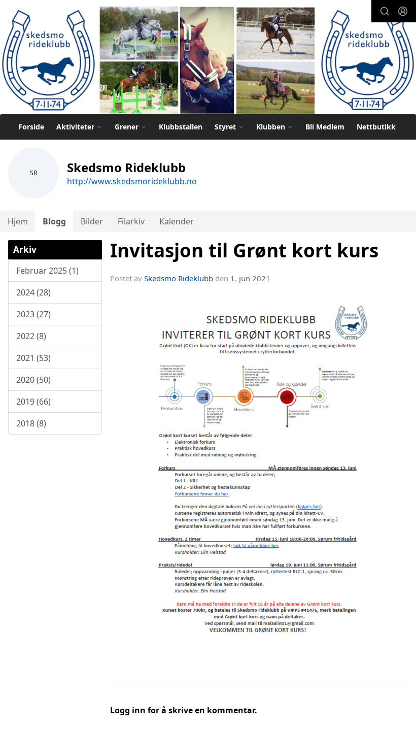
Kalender (176, 221)
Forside (31, 126)
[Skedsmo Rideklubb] (208, 59)
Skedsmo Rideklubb (178, 278)
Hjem (18, 221)
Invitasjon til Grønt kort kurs (244, 250)
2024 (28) (33, 292)
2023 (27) (33, 314)
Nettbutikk (376, 126)
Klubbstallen (180, 126)
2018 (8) (31, 423)
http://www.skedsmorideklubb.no (132, 181)
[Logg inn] (403, 11)
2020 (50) (33, 379)
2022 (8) (31, 336)
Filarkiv (131, 221)
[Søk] (384, 11)
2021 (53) (33, 357)
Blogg (54, 221)
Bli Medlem (324, 126)
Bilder (92, 221)
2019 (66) (33, 401)
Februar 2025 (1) (47, 270)
